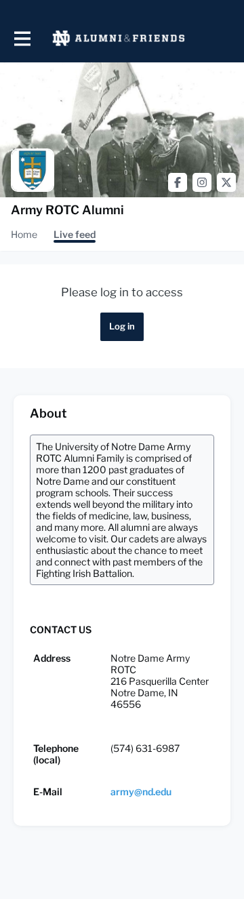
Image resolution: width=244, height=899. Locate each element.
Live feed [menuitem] (75, 234)
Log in (122, 326)
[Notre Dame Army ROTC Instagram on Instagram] (201, 182)
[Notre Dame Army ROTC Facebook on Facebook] (177, 182)
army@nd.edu (140, 791)
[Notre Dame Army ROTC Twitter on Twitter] (226, 182)
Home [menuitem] (24, 234)
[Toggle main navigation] (22, 38)
